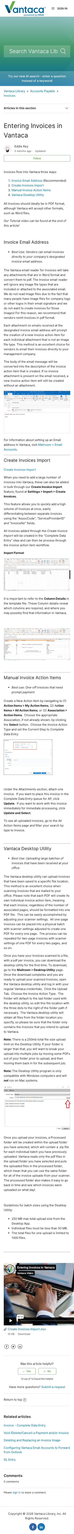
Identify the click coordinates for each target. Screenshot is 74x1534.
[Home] (25, 8)
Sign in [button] (62, 8)
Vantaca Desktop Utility (28, 195)
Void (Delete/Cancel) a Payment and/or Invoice (36, 1433)
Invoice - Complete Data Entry (25, 1425)
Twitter (13, 1349)
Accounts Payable (42, 91)
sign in (17, 1492)
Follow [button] (37, 158)
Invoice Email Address (27, 180)
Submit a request (53, 1387)
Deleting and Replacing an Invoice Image (32, 1440)
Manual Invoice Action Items (31, 190)
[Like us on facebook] (33, 1527)
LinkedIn (20, 1349)
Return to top (13, 1399)
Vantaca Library (14, 91)
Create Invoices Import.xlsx (27, 1329)
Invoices (9, 95)
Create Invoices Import (28, 185)
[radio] (27, 1371)
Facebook (7, 1349)
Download (24, 1333)
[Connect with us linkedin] (41, 1527)
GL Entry (10, 1459)
